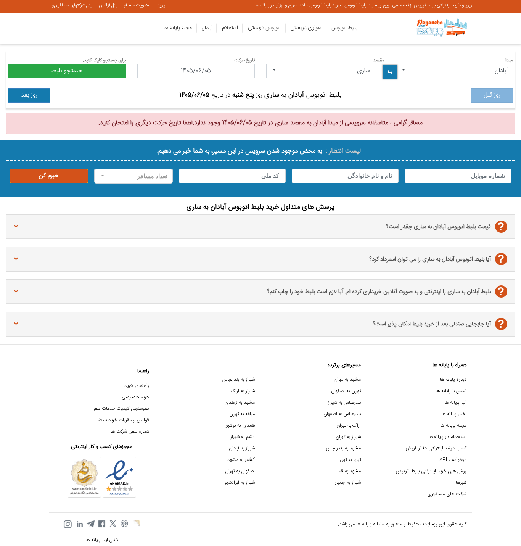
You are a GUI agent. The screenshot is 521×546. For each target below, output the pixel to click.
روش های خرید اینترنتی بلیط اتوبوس (431, 471)
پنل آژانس (108, 5)
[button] (454, 71)
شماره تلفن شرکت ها (130, 432)
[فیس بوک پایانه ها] (102, 524)
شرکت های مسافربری (446, 494)
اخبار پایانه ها (453, 414)
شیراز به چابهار (348, 483)
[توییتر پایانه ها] (113, 524)
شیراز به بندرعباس (238, 380)
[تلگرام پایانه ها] (90, 524)
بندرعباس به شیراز (344, 403)
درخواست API (452, 460)
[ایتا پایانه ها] (136, 524)
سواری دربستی (306, 27)
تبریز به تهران (349, 460)
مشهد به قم (350, 471)
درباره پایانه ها (453, 380)
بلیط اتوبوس (344, 27)
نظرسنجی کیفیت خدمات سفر (121, 409)
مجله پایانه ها (178, 27)
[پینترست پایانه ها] (125, 524)
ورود (161, 5)
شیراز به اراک (243, 391)
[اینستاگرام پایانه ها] (67, 524)
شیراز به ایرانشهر (240, 483)
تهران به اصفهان (346, 391)
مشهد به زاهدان (239, 403)
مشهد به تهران (347, 380)
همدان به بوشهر (240, 426)
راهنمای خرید (136, 386)
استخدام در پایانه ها (447, 437)
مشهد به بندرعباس (343, 449)
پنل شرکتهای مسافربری (71, 5)
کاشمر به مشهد (241, 460)
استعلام (230, 27)
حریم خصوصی (135, 397)
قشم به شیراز (242, 437)
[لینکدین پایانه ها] (79, 524)
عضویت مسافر (137, 5)
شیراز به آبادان (242, 449)
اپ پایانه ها (455, 403)
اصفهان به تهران (240, 471)
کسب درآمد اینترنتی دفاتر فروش (436, 449)
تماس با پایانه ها (451, 391)
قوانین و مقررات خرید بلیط (123, 420)
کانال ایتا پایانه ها (101, 540)
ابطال (207, 27)
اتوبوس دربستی (264, 27)
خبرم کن (49, 176)
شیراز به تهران (348, 437)
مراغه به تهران (242, 414)
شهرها (461, 483)
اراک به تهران (348, 426)
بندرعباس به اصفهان (342, 414)
